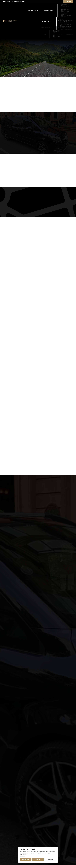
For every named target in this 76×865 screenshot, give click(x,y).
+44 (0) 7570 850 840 (21, 1)
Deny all (38, 859)
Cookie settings (50, 859)
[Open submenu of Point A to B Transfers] (56, 28)
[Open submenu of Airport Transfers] (57, 10)
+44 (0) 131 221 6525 (9, 1)
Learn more (22, 856)
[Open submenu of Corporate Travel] (56, 21)
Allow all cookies (25, 859)
